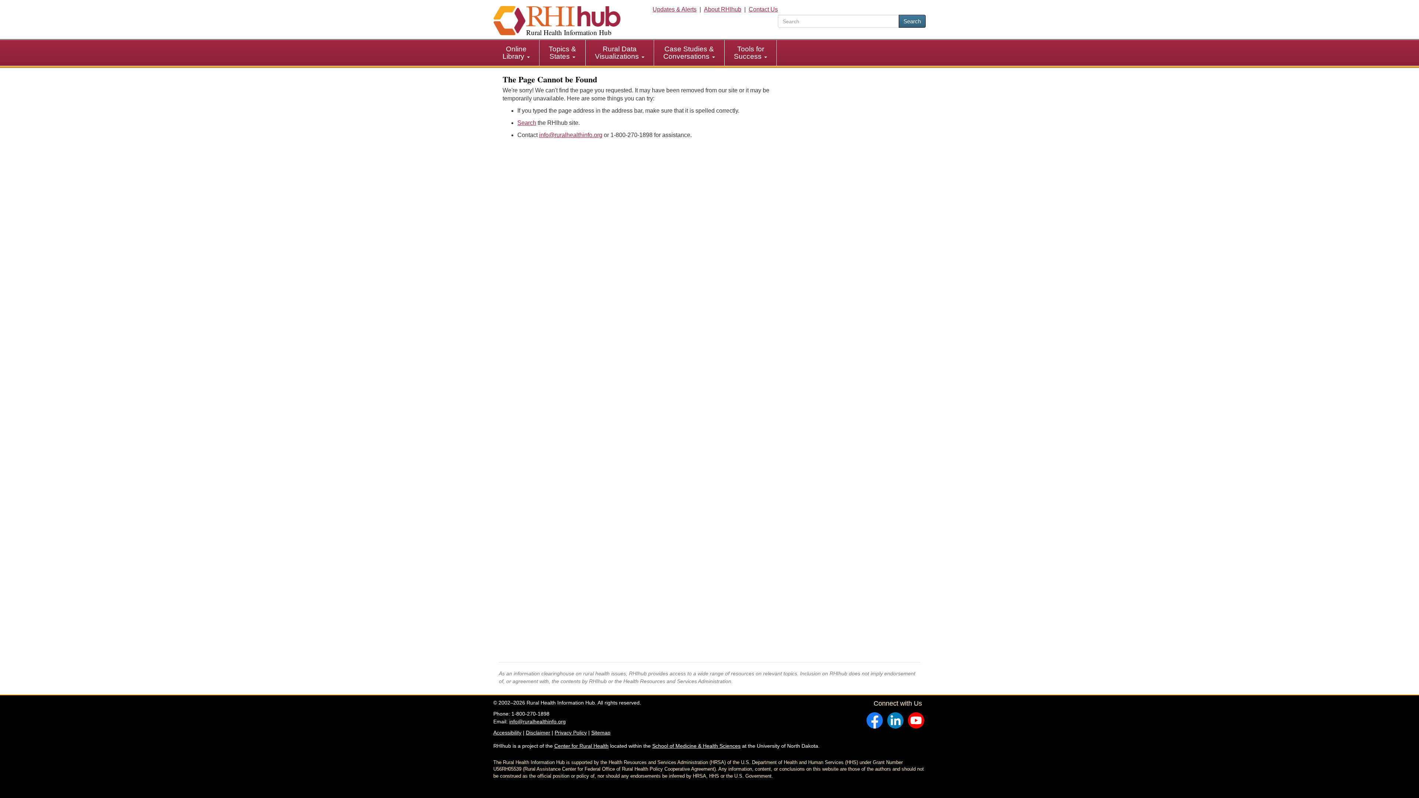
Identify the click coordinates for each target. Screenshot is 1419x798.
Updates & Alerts (675, 9)
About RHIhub (722, 9)
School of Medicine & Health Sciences (696, 746)
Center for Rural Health (581, 746)
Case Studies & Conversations (688, 52)
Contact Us (763, 9)
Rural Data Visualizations (618, 52)
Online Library (515, 52)
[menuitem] (516, 53)
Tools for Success (749, 52)
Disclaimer (538, 733)
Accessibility (507, 733)
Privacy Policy (571, 733)
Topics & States (562, 52)
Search (912, 21)
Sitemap (600, 733)
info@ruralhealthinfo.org (570, 135)
